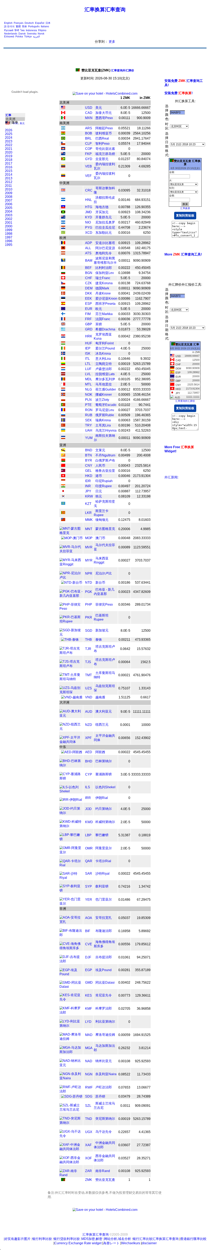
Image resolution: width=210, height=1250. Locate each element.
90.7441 (145, 405)
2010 (8, 189)
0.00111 (124, 118)
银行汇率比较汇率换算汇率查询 (156, 1239)
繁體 (18, 26)
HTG (88, 207)
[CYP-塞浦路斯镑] (71, 778)
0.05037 (124, 918)
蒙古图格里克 (105, 528)
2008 (8, 196)
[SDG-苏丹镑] (71, 1096)
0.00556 (124, 944)
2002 (8, 219)
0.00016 (124, 232)
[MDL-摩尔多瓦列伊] (63, 379)
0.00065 (124, 394)
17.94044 (144, 143)
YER (88, 899)
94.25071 (144, 957)
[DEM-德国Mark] (63, 288)
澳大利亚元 (103, 711)
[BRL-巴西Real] (63, 138)
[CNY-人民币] (63, 465)
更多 (112, 41)
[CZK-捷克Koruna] (63, 283)
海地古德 (101, 207)
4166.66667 (142, 399)
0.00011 (124, 260)
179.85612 (143, 944)
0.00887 (124, 491)
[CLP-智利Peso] (63, 144)
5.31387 (124, 835)
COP (88, 148)
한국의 (11, 26)
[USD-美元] (63, 108)
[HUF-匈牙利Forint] (63, 343)
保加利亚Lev (104, 273)
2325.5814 (143, 465)
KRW (89, 496)
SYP (88, 886)
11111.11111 (142, 711)
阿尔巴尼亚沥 (105, 248)
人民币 (100, 465)
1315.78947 (142, 253)
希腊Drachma (105, 329)
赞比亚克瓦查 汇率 (187, 344)
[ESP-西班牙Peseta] (63, 304)
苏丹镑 (100, 1096)
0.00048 (124, 538)
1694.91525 (142, 1035)
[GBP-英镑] (63, 324)
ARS (88, 128)
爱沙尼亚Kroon (106, 298)
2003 (8, 215)
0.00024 (124, 399)
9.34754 (145, 273)
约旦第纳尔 (103, 808)
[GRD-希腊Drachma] (63, 329)
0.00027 (124, 410)
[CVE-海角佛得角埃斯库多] (71, 948)
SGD (88, 630)
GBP (88, 324)
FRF (88, 319)
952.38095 (143, 379)
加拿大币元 (103, 113)
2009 (8, 193)
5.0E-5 (125, 154)
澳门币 (100, 538)
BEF (88, 267)
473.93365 (143, 639)
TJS (88, 662)
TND (88, 1119)
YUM (88, 438)
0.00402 (124, 982)
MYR (88, 560)
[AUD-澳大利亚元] (71, 715)
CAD (88, 113)
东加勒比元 (103, 232)
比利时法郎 (103, 267)
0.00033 (124, 314)
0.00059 (124, 1035)
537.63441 (143, 582)
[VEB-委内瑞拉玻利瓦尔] (63, 166)
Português (34, 26)
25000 (146, 348)
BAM (88, 260)
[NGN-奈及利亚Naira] (71, 1078)
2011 (8, 185)
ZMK (88, 1179)
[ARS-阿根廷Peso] (63, 128)
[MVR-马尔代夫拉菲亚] (71, 551)
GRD (88, 329)
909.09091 (143, 1105)
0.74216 (124, 886)
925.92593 (143, 1061)
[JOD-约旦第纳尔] (71, 813)
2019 (8, 156)
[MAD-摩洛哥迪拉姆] (71, 1038)
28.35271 (144, 1158)
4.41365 (145, 1132)
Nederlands (10, 33)
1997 (8, 237)
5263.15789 (142, 363)
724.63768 (143, 283)
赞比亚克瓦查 (105, 1179)
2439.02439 (142, 293)
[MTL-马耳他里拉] (63, 384)
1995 (8, 244)
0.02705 (124, 1008)
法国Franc (102, 319)
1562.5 (145, 662)
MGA (88, 1048)
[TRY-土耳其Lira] (63, 425)
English (8, 23)
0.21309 (124, 166)
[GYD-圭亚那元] (63, 159)
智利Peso (102, 143)
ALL (88, 248)
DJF (88, 957)
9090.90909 (142, 260)
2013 (8, 178)
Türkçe (28, 36)
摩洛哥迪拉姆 (105, 1034)
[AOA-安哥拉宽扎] (71, 921)
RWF (89, 1087)
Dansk (22, 33)
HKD (88, 476)
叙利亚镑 (101, 886)
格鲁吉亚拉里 (105, 470)
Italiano (45, 26)
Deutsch (29, 23)
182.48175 (143, 248)
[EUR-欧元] (63, 309)
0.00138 (124, 283)
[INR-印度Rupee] (63, 486)
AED (88, 752)
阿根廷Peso (104, 128)
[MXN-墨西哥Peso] (63, 118)
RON (88, 410)
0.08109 (124, 496)
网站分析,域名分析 (117, 1239)
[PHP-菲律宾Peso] (71, 608)
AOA (88, 918)
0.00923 (124, 212)
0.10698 (124, 273)
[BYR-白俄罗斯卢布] (63, 460)
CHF (88, 278)
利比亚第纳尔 (105, 1021)
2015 (8, 171)
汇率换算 (185, 208)
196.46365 (143, 415)
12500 (146, 113)
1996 (8, 241)
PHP (88, 604)
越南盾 (100, 697)
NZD (88, 724)
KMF (88, 1008)
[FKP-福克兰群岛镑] (63, 154)
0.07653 (124, 1087)
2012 (8, 182)
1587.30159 (142, 420)
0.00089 (124, 547)
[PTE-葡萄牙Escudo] (63, 405)
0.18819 (145, 835)
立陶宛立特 (103, 363)
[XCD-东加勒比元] (63, 233)
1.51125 (124, 697)
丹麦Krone (103, 293)
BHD (88, 761)
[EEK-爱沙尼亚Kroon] (63, 298)
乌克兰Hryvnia (105, 430)
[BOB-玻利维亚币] (63, 133)
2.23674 (145, 227)
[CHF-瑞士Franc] (63, 278)
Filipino (42, 30)
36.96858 (144, 1008)
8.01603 (145, 519)
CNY (88, 465)
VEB (88, 166)
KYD (88, 217)
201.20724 (143, 486)
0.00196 (124, 425)
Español (39, 23)
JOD (88, 809)
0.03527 (124, 1158)
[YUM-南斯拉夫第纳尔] (63, 438)
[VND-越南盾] (71, 697)
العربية (36, 36)
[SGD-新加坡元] (71, 634)
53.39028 (144, 329)
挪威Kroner (103, 394)
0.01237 (124, 159)
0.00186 (124, 582)
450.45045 (143, 267)
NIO (88, 222)
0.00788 (124, 207)
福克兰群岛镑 (105, 154)
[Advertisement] (131, 30)
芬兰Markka (104, 314)
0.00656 (124, 738)
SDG (88, 1096)
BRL (88, 138)
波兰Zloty (102, 399)
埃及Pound (103, 970)
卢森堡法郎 (103, 369)
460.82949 (143, 222)
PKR (88, 617)
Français (18, 23)
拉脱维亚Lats (105, 374)
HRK (88, 336)
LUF (88, 369)
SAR (88, 873)
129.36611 (143, 995)
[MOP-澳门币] (72, 538)
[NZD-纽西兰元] (71, 728)
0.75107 (124, 688)
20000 (146, 154)
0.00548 (124, 248)
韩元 (98, 496)
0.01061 (124, 957)
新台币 (100, 582)
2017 (8, 163)
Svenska (32, 33)
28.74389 (144, 1096)
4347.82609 (142, 591)
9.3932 (145, 358)
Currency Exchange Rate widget (78, 1243)
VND (88, 697)
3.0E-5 (125, 774)
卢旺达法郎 (103, 1087)
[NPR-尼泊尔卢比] (71, 577)
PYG (88, 227)
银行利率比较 (42, 1239)
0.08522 (124, 1074)
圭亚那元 (101, 159)
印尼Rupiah (104, 481)
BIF (87, 931)
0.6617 (145, 697)
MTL (88, 384)
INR (88, 486)
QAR (88, 861)
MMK (89, 519)
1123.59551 (142, 547)
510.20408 (143, 425)
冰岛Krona (103, 353)
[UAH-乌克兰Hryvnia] (63, 430)
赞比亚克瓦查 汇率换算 (187, 162)
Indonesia (31, 30)
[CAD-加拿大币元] (63, 113)
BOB (88, 133)
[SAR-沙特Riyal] (71, 877)
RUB (88, 415)
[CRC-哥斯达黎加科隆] (63, 190)
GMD (89, 982)
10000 (146, 724)
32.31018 (144, 190)
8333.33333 (142, 389)
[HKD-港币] (63, 476)
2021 (8, 148)
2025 (8, 134)
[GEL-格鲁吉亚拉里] (63, 471)
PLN (88, 399)
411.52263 (143, 430)
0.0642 (125, 649)
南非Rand (102, 1171)
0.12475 (124, 519)
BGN (88, 273)
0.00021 (124, 675)
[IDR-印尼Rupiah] (63, 481)
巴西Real (102, 138)
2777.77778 (142, 319)
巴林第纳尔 (103, 761)
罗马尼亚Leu (104, 410)
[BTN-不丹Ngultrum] (63, 455)
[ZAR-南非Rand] (71, 1175)
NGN (88, 1074)
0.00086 (124, 298)
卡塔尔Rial (103, 861)
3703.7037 (143, 410)
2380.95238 (142, 336)
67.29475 (144, 899)
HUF (88, 343)
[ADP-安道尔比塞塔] (63, 243)
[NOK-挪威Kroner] (63, 394)
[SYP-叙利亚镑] (71, 890)
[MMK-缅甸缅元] (63, 520)
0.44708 (124, 227)
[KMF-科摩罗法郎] (71, 1012)
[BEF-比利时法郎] (63, 268)
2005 (8, 208)
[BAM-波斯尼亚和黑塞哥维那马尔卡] (63, 260)
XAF (88, 1145)
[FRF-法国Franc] (63, 319)
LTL (88, 363)
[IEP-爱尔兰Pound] (63, 348)
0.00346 (124, 604)
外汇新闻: (171, 477)
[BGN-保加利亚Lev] (63, 273)
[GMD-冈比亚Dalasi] (71, 986)
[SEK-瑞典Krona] (63, 420)
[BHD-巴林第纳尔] (71, 765)
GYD (88, 159)
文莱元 (100, 450)
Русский (8, 30)
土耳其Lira (103, 425)
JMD (88, 212)
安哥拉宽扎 (103, 917)
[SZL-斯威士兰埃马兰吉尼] (71, 1109)
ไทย (22, 30)
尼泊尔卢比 (103, 573)
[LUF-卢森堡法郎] (63, 369)
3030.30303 (142, 314)
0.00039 (124, 133)
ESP (88, 303)
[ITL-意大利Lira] (63, 359)
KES (88, 995)
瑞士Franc (102, 278)
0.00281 (124, 970)
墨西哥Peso (104, 118)
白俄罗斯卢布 (105, 460)
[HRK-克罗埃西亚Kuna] (63, 336)
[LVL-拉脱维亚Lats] (63, 374)
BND (88, 450)
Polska (19, 36)
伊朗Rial (101, 798)
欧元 (98, 308)
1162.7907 (143, 298)
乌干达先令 (103, 1131)
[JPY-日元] (63, 491)
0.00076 (124, 253)
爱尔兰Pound (105, 348)
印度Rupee (103, 486)
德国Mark (102, 288)
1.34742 (145, 886)
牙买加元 (101, 212)
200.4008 (144, 455)
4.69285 (145, 166)
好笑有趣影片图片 (17, 1239)
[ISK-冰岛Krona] (63, 353)
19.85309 (144, 918)
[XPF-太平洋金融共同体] (71, 742)
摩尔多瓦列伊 (105, 379)
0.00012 (124, 389)
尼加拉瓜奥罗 (105, 222)
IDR (88, 481)
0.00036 (124, 319)
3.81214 (145, 1048)
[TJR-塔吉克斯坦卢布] (71, 652)
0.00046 (124, 476)
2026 (8, 130)
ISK (87, 353)
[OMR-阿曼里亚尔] (71, 852)
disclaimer (149, 1243)
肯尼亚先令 (103, 995)
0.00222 (124, 267)
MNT (88, 529)
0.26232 (124, 1048)
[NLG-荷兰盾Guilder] (63, 389)
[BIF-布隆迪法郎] (71, 935)
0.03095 (124, 190)
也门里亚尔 (103, 899)
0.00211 (124, 639)
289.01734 (143, 604)
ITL (87, 358)
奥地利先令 (103, 253)
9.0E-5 (125, 711)
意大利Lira (103, 358)
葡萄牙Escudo (105, 405)
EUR (88, 308)
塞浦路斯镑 (103, 774)
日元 (98, 491)
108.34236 (143, 212)
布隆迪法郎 (103, 931)
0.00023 (124, 591)
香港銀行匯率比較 (193, 1239)
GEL (88, 470)
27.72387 (144, 1145)
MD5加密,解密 (91, 1239)
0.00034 (124, 138)
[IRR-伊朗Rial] (70, 799)
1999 (8, 230)
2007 (8, 200)
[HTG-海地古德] (63, 207)
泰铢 (98, 639)
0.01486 (124, 899)
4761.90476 (142, 675)
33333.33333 (141, 774)
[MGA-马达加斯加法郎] (71, 1052)
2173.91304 (142, 476)
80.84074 (144, 159)
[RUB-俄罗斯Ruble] (63, 415)
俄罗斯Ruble (104, 415)
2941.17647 (142, 138)
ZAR (88, 1171)
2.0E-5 (125, 384)
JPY (88, 491)
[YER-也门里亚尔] (71, 903)
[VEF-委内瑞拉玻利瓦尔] (63, 176)
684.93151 (143, 200)
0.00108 (124, 1061)
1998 (8, 233)
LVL (88, 374)
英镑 (98, 324)
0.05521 (124, 128)
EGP (88, 970)
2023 (8, 141)
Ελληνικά (9, 36)
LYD (88, 1021)
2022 (8, 145)
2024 (8, 137)
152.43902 (143, 738)
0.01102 (124, 405)
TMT (88, 675)
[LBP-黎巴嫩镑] (71, 839)
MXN (88, 118)
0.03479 (124, 1096)
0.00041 (124, 293)
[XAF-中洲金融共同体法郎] (71, 1149)
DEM (88, 288)
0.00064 (124, 662)
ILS (87, 787)
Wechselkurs (130, 1243)
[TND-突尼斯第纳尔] (71, 1122)
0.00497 (124, 486)
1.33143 (145, 688)
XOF (88, 1158)
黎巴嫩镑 (101, 835)
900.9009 (144, 118)
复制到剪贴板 (185, 215)
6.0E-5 (125, 107)
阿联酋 (100, 752)
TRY (88, 425)
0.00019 (124, 363)
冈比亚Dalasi (105, 982)
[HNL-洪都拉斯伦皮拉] (63, 200)
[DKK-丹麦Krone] (63, 293)
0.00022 (124, 752)
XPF (88, 738)
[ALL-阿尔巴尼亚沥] (63, 248)
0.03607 (124, 1145)
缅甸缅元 (101, 519)
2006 (8, 204)
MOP (88, 538)
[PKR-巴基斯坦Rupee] (71, 621)
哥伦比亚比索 (105, 148)
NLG (88, 389)
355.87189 (143, 970)
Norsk (41, 33)
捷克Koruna (104, 283)
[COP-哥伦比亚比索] (63, 149)
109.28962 (143, 243)
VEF (88, 176)
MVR (88, 547)
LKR (88, 512)
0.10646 (124, 358)
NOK (88, 394)
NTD (88, 582)
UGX (88, 1132)
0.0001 (125, 724)
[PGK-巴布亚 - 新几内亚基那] (71, 595)
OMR (89, 848)
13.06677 (144, 1087)
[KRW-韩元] (63, 496)
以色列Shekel (105, 787)
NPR (88, 573)
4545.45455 (142, 752)
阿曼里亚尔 (103, 848)
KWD (89, 822)
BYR (88, 460)
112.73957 (143, 491)
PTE (88, 405)
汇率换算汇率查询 (105, 9)
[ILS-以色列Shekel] (71, 791)
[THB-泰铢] (70, 639)
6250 (147, 232)
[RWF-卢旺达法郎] (71, 1091)
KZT (88, 503)
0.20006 (124, 529)
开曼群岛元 (103, 217)
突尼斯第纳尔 (105, 1118)
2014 (8, 174)
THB (88, 639)
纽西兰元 (101, 724)
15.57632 (144, 649)
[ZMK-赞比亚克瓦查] (63, 1180)
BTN (88, 455)
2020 (8, 152)
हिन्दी (17, 30)
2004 (8, 211)
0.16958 (124, 931)
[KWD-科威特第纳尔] (71, 826)
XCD (88, 232)
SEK (88, 420)
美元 (22, 123)
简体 (24, 26)
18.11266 (144, 128)
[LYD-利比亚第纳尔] (71, 1025)
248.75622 (143, 982)
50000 (146, 384)
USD (88, 107)
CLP (88, 143)
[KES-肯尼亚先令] (71, 999)
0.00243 (124, 430)
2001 (8, 222)
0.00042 (124, 336)
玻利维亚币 (103, 133)
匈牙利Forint (104, 343)
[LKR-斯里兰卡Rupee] (63, 513)
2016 (8, 167)
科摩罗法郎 (103, 1008)
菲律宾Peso (104, 604)
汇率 (8, 115)
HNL (88, 200)
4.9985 (145, 529)
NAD (88, 1061)
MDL (88, 379)
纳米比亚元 (103, 1061)
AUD (88, 711)
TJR (88, 649)
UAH (88, 430)
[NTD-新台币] (71, 582)
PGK (88, 591)
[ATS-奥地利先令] (63, 253)
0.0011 (125, 1105)
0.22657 (124, 1132)
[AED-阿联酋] (71, 752)
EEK (88, 298)
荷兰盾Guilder (105, 389)
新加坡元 (101, 630)
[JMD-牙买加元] (63, 212)
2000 (8, 226)
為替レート (111, 1243)
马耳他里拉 (103, 384)
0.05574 (124, 143)
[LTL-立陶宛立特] (63, 364)
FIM (88, 314)
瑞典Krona (103, 420)
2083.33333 (142, 538)
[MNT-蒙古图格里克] (71, 533)
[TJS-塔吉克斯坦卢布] (71, 666)
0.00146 (124, 200)
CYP (88, 774)
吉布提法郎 (103, 957)
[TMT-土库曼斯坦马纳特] (71, 679)
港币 (98, 476)
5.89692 (145, 931)
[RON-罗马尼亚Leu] (63, 410)
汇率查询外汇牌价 (107, 70)
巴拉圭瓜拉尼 (105, 227)
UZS (88, 688)
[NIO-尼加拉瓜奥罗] (63, 222)
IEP (87, 348)
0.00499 (124, 455)
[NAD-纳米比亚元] (71, 1065)
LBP (88, 835)
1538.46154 (142, 394)
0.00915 (124, 243)
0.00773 (124, 995)
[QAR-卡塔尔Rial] (71, 865)
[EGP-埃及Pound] (71, 974)
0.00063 (124, 420)
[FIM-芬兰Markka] (63, 314)
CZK (88, 283)
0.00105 (124, 379)
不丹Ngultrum (105, 455)
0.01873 (124, 329)
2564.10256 (142, 133)
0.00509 (124, 415)
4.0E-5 (125, 348)
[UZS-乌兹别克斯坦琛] (71, 692)
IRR (88, 798)
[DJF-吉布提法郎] (71, 961)
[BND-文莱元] (63, 450)
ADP (88, 243)
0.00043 (124, 465)
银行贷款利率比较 (67, 1239)
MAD (88, 1035)
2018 (8, 160)
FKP (88, 154)
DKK (88, 293)
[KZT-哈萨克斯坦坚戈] (63, 503)
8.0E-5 (125, 113)
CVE (88, 944)
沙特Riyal (102, 873)
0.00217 (124, 222)
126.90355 (143, 207)
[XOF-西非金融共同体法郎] (71, 1162)
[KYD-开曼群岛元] (63, 217)
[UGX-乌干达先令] (71, 1136)
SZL (88, 1105)
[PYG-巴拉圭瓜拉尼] (63, 227)
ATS (88, 253)
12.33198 (144, 496)
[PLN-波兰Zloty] (63, 400)
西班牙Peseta (105, 303)
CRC (88, 190)
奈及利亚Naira (105, 1074)
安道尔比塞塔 (105, 243)
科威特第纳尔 (105, 822)
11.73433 (144, 1074)
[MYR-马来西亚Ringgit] (71, 564)
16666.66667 (141, 107)
